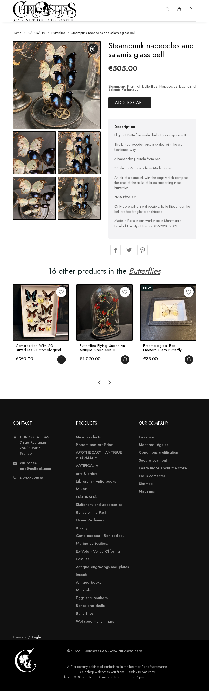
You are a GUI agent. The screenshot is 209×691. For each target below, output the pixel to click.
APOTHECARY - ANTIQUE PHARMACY (99, 455)
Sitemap (146, 483)
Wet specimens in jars (95, 621)
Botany (81, 528)
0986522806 (31, 478)
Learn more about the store (163, 468)
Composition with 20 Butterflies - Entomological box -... (38, 348)
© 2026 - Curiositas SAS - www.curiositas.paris (104, 650)
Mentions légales (153, 445)
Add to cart (129, 102)
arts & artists (86, 473)
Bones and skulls (90, 605)
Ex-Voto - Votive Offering (98, 551)
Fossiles (82, 559)
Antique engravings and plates (102, 567)
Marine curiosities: (92, 543)
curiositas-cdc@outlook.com (35, 465)
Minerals (83, 590)
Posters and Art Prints (94, 445)
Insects (81, 574)
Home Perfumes (90, 520)
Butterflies (84, 613)
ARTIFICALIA (87, 466)
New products (88, 437)
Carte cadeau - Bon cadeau (100, 535)
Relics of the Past (91, 512)
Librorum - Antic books (96, 481)
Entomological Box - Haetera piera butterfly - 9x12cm (164, 348)
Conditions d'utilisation (158, 452)
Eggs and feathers (92, 598)
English (37, 637)
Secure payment (153, 460)
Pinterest (142, 250)
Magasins (147, 491)
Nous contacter (152, 476)
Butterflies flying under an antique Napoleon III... (102, 348)
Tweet (129, 250)
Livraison (146, 437)
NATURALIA (86, 497)
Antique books (88, 582)
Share (115, 250)
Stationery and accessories (99, 504)
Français (20, 637)
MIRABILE (84, 489)
